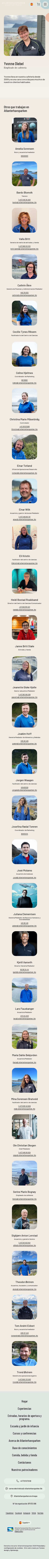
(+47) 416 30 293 (24, 200)
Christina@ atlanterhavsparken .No (24, 429)
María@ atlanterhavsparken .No (24, 1062)
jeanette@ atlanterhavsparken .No (24, 697)
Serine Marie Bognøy (24, 1191)
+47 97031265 (24, 426)
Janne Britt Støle (24, 646)
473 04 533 (24, 1016)
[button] (32, 4)
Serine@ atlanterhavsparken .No (24, 1199)
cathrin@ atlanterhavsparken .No (24, 295)
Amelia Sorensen (24, 148)
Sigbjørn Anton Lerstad (25, 1235)
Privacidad (40, 1546)
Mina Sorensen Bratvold (24, 1099)
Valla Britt (24, 239)
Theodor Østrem (24, 1282)
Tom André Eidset (25, 1325)
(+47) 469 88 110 (24, 517)
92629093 (24, 156)
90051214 (24, 834)
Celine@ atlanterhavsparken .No (24, 383)
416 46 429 (24, 741)
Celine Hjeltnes (24, 373)
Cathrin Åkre (24, 285)
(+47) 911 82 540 (24, 1243)
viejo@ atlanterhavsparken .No (24, 1155)
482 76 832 (24, 292)
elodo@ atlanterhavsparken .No (24, 1289)
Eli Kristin (24, 556)
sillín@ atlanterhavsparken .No (24, 1245)
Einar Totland (24, 465)
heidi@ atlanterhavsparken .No (24, 609)
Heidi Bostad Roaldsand (24, 599)
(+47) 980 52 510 (25, 246)
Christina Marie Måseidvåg (24, 419)
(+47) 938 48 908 (24, 1106)
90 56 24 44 (24, 969)
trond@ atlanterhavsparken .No (24, 1382)
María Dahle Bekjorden (24, 1055)
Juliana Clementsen (24, 914)
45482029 (24, 787)
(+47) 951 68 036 (25, 694)
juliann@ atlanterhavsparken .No (24, 926)
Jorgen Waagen (24, 780)
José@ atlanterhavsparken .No (24, 877)
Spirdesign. (14, 1550)
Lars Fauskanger (24, 1008)
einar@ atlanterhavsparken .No (24, 519)
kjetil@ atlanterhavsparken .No (24, 972)
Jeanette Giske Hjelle (24, 687)
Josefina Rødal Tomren (25, 826)
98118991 (24, 380)
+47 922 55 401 (24, 607)
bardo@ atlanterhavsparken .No (25, 202)
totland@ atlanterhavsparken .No (24, 473)
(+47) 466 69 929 (24, 1152)
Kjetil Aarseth (24, 962)
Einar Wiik (24, 509)
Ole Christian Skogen (24, 1145)
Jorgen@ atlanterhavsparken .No (24, 790)
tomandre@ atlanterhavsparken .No (24, 1335)
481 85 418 (24, 923)
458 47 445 (24, 1333)
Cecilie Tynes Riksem (24, 331)
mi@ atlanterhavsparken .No (24, 1109)
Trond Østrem (24, 1372)
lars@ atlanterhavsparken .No (24, 1018)
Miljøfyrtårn (19, 1531)
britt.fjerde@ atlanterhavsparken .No (24, 249)
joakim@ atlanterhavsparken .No (24, 743)
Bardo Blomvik (24, 192)
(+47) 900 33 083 (24, 1379)
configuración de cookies (13, 1548)
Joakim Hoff (25, 733)
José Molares (24, 870)
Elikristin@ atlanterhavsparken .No (25, 563)
